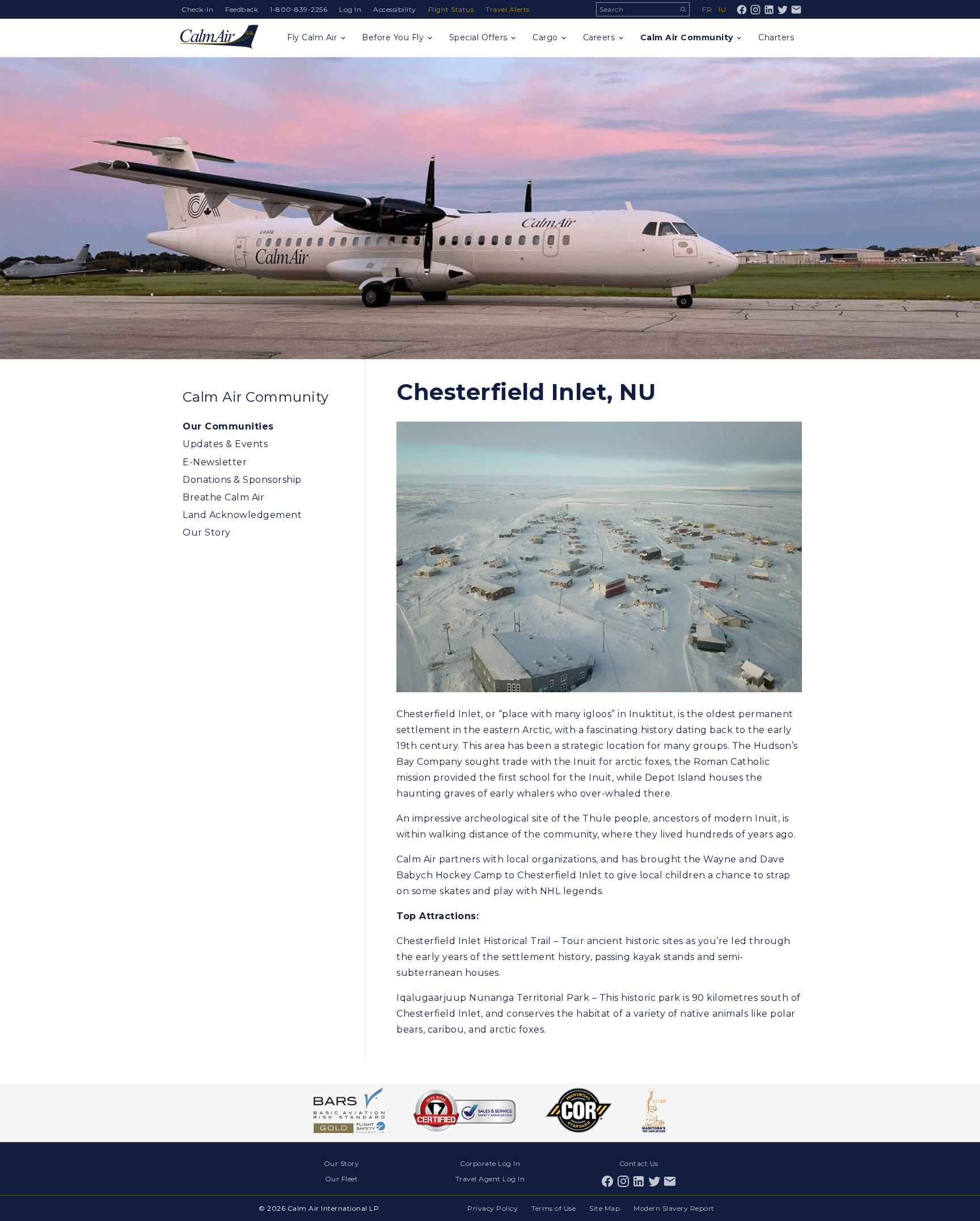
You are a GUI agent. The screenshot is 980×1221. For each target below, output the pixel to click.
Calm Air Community (686, 37)
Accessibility (394, 9)
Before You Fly (393, 37)
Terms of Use (553, 1208)
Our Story (207, 532)
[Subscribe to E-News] (796, 9)
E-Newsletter (215, 462)
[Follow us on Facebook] (741, 9)
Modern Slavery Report (674, 1208)
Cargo (545, 37)
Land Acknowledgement (242, 515)
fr (707, 9)
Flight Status (451, 9)
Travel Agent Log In (490, 1178)
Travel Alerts (507, 9)
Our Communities (228, 426)
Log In (350, 9)
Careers (599, 37)
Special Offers (478, 37)
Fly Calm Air (312, 37)
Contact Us (638, 1163)
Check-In (197, 9)
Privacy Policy (492, 1208)
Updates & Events (225, 444)
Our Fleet (341, 1178)
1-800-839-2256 (298, 9)
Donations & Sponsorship (242, 479)
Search (683, 9)
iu (722, 9)
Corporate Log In (490, 1163)
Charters (776, 37)
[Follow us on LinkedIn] (769, 9)
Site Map (604, 1208)
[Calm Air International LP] (219, 37)
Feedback (241, 9)
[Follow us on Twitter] (782, 9)
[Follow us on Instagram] (755, 9)
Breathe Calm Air (223, 497)
